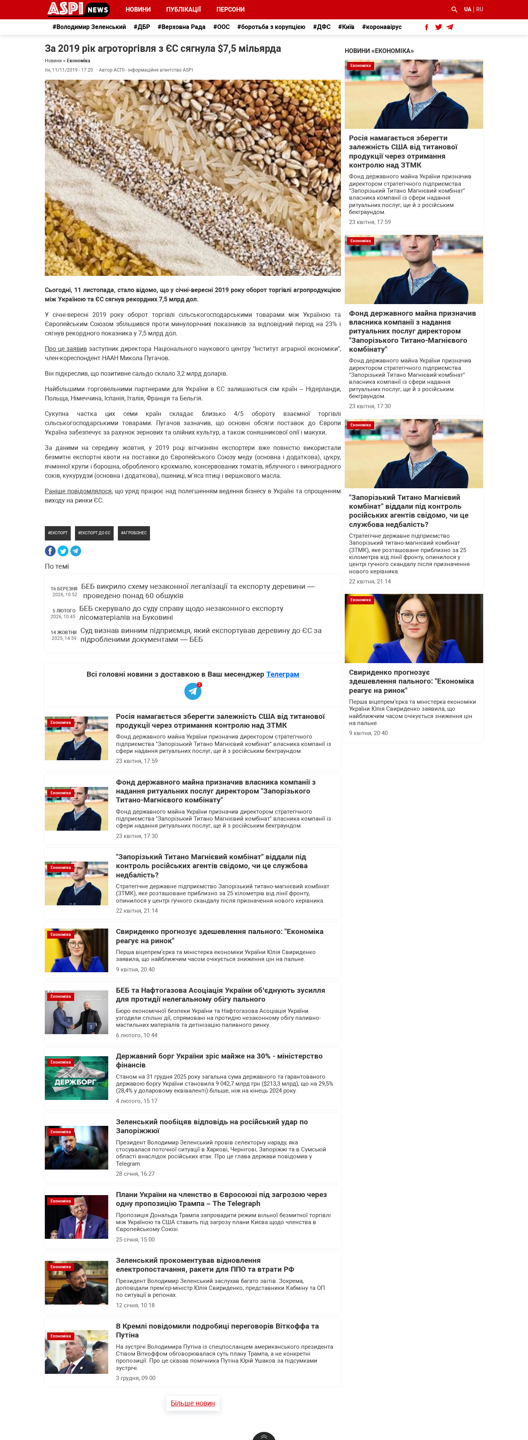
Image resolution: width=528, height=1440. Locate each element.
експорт (59, 533)
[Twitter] (63, 551)
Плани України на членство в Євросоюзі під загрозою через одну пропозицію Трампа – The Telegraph (221, 1199)
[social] (427, 27)
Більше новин (193, 1403)
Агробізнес (135, 533)
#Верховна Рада (182, 27)
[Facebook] (50, 551)
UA (467, 9)
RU (479, 9)
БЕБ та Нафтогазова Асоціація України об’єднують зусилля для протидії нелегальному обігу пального (220, 995)
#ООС (221, 27)
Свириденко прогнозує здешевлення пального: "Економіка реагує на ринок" (411, 681)
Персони (226, 9)
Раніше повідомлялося (78, 491)
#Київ (346, 27)
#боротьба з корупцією (271, 27)
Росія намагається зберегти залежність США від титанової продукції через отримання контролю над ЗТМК (220, 721)
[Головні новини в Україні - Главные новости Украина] (78, 9)
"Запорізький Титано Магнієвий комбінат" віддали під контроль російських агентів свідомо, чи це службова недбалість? (212, 866)
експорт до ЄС (95, 533)
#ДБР (142, 27)
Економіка (78, 60)
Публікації (183, 9)
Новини (138, 9)
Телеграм (282, 674)
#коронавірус (382, 27)
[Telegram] (75, 551)
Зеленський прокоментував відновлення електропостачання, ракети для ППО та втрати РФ (205, 1265)
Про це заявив (66, 348)
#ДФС (321, 27)
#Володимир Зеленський (89, 27)
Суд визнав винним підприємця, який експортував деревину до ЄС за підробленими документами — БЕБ (201, 635)
